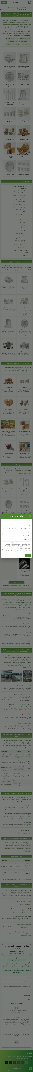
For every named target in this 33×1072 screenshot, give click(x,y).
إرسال (27, 555)
